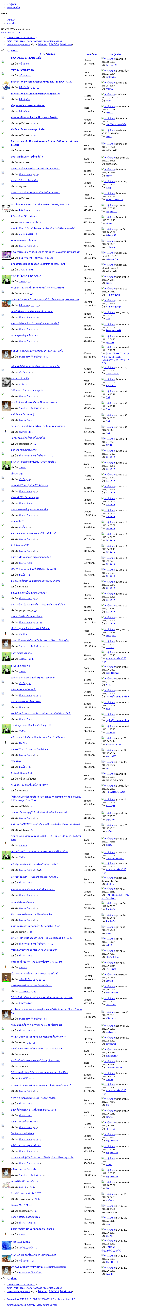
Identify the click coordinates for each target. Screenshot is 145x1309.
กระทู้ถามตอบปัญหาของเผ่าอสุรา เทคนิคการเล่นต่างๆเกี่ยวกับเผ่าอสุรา (45, 252)
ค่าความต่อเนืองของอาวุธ (24, 450)
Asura (108, 933)
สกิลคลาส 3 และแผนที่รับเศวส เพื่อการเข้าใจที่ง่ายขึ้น (37, 351)
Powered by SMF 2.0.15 (19, 1299)
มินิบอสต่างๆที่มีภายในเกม (24, 216)
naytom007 (111, 77)
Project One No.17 (114, 199)
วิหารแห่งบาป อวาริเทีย (22, 70)
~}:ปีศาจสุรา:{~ (113, 295)
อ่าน (95, 54)
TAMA (22, 281)
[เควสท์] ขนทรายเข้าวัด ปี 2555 (26, 1193)
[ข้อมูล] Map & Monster (22, 1205)
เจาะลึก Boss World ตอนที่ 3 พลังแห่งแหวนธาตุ (33, 569)
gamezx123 (111, 756)
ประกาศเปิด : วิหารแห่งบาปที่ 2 (26, 58)
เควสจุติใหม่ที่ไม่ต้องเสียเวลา (25, 1181)
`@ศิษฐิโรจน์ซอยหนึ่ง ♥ (117, 696)
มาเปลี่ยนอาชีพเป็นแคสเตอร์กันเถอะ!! (29, 593)
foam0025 (23, 1078)
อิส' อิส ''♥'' (111, 909)
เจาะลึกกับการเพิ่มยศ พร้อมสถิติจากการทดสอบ (34, 402)
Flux (108, 708)
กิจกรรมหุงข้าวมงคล (21, 653)
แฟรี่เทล (110, 1200)
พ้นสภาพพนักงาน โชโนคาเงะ (34, 455)
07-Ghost (110, 647)
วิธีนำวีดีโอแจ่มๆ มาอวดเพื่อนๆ (26, 276)
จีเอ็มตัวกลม (66, 44)
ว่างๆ (108, 101)
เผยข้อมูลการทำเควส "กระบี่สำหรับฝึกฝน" (31, 985)
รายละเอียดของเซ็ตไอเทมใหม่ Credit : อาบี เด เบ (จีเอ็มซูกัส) (40, 640)
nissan (109, 283)
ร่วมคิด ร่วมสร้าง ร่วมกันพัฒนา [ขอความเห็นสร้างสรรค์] (39, 1037)
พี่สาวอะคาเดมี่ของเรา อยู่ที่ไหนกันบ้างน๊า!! (32, 914)
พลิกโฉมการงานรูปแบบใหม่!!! (26, 1145)
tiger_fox (110, 1274)
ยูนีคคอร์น (111, 1018)
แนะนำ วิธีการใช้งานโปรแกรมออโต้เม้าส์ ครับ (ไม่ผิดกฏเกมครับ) (43, 228)
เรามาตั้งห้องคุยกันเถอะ (22, 902)
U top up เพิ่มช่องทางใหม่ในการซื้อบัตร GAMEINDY (37, 962)
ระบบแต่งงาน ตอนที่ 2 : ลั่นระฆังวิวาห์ (29, 785)
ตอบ (89, 54)
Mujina (109, 1164)
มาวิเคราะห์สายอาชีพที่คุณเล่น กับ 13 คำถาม (33, 1229)
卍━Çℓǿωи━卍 (113, 330)
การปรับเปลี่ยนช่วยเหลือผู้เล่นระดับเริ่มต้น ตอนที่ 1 (35, 168)
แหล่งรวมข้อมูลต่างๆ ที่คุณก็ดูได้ (27, 157)
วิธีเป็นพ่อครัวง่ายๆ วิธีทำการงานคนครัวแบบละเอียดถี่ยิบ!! (39, 1072)
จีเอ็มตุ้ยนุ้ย (24, 99)
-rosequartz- (111, 969)
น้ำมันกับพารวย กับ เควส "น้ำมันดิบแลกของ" (33, 889)
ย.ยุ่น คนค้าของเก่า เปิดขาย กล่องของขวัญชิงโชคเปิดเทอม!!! (41, 1085)
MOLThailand (25, 1003)
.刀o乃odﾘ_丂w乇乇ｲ (116, 124)
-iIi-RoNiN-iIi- (112, 373)
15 (52, 258)
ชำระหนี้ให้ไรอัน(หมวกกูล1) (25, 497)
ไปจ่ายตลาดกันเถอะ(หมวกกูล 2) (26, 390)
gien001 (109, 112)
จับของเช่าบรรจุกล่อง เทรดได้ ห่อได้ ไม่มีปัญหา (34, 950)
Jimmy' (109, 845)
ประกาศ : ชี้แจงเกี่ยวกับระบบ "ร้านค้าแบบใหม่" (34, 462)
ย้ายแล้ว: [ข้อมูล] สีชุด (21, 773)
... (36, 88)
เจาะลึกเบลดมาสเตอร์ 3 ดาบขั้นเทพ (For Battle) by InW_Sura (40, 204)
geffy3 (109, 945)
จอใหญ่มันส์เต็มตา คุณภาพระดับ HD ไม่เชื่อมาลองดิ (36, 1025)
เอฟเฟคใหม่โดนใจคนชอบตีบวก (26, 616)
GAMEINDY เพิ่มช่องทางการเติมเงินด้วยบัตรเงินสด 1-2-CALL (41, 938)
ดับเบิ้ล (22, 372)
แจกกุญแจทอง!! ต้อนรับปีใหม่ (25, 1217)
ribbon (109, 223)
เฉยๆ (108, 187)
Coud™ (109, 1079)
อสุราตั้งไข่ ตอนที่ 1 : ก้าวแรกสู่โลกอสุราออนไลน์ (35, 323)
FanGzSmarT (112, 992)
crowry (109, 1224)
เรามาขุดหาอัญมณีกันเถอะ (24, 335)
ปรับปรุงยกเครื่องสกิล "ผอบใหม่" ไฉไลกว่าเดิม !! (34, 864)
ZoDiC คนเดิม (26, 234)
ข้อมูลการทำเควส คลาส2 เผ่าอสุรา (28, 105)
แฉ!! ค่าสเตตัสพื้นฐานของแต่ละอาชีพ (29, 509)
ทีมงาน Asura (25, 174)
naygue (109, 1117)
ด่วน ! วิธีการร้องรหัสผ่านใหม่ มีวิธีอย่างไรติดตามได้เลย (38, 604)
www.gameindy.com (10, 32)
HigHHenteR (112, 1140)
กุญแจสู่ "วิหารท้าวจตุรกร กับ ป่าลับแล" (30, 749)
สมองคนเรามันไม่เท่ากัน (31, 258)
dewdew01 (111, 1044)
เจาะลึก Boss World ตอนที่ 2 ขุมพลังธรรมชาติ (33, 677)
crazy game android (28, 222)
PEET (109, 1105)
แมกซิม (23, 1187)
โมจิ (108, 397)
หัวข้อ (42, 54)
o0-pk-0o (110, 884)
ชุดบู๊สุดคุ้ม (16, 761)
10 (34, 1043)
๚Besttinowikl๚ (115, 858)
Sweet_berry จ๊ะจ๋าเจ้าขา (30, 357)
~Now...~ (110, 732)
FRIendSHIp (112, 1056)
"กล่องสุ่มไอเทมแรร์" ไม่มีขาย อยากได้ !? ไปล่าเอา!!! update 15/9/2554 (45, 299)
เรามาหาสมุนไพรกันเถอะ (23, 240)
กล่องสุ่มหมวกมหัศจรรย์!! (23, 689)
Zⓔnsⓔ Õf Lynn (27, 979)
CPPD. (109, 445)
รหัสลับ (109, 89)
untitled (109, 981)
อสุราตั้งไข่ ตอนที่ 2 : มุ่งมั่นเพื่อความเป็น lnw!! (33, 1110)
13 (38, 88)
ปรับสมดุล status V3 (20, 666)
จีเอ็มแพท (42, 44)
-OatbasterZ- (24, 991)
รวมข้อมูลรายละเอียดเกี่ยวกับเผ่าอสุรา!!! (31, 725)
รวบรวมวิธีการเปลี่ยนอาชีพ (24, 180)
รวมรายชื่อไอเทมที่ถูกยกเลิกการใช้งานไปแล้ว (33, 1255)
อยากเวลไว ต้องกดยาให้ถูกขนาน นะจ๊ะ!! (31, 557)
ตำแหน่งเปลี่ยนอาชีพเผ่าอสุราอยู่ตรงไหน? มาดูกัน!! (36, 581)
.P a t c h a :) (111, 1004)
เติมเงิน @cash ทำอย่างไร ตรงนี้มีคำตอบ (30, 628)
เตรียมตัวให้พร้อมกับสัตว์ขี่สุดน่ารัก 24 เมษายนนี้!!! (35, 366)
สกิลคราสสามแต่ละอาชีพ (23, 1169)
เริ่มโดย (51, 54)
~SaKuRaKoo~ (113, 957)
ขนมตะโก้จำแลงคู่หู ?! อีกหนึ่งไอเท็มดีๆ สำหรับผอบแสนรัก (39, 812)
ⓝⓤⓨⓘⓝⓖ (26, 1247)
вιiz (107, 768)
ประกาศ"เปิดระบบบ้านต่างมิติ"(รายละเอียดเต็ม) (34, 117)
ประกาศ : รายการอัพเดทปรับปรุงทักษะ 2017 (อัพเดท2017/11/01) (42, 82)
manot (109, 136)
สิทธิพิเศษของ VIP (20, 545)
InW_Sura (23, 210)
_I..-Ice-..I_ (111, 1129)
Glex (108, 1188)
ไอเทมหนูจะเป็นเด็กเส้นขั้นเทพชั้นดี (28, 438)
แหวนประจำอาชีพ (20, 378)
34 (37, 210)
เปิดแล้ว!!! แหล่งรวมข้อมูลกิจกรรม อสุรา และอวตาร (36, 1048)
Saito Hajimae (112, 673)
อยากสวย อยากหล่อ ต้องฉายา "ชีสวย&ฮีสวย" (33, 533)
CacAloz (23, 432)
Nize (21, 707)
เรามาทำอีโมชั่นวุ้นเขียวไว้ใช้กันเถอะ (29, 485)
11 (44, 980)
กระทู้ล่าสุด (115, 54)
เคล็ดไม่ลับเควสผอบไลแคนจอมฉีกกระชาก (32, 311)
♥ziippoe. (23, 384)
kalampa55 (111, 235)
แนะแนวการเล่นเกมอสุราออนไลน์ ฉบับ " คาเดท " (35, 192)
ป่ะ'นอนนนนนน (113, 744)
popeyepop (111, 819)
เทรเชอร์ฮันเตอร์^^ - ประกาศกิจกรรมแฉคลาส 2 (34, 877)
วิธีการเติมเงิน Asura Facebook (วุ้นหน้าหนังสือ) (33, 1098)
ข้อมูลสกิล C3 (17, 521)
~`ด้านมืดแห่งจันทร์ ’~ (117, 792)
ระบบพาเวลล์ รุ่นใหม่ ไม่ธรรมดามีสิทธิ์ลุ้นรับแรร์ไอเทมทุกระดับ (42, 1157)
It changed (110, 805)
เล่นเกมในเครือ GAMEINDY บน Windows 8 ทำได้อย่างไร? (39, 851)
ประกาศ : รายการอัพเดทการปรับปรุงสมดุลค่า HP (35, 93)
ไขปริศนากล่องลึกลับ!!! (22, 1133)
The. (108, 318)
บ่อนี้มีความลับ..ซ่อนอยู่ (22, 414)
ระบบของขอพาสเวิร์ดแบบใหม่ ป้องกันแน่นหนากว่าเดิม (38, 426)
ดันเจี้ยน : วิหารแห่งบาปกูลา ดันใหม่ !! (29, 129)
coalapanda (111, 1032)
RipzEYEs (111, 385)
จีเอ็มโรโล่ (54, 44)
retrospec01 (111, 635)
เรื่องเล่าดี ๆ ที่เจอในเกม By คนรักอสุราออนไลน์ (34, 973)
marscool (110, 176)
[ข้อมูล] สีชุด (17, 473)
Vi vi (108, 685)
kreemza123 (111, 65)
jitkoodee (110, 342)
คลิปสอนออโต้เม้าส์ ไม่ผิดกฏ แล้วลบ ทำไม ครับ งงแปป (38, 264)
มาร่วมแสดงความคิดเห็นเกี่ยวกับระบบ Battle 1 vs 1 (35, 926)
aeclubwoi (110, 247)
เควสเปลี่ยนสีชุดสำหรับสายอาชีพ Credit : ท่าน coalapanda (38, 1267)
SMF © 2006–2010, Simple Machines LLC (54, 1299)
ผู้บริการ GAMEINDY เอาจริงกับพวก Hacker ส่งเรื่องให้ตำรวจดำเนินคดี (45, 824)
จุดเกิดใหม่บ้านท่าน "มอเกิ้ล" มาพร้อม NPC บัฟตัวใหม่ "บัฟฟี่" (41, 713)
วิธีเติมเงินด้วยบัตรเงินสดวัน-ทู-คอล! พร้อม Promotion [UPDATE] (42, 997)
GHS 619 (110, 457)
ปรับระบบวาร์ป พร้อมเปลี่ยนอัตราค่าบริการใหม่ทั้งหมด (38, 737)
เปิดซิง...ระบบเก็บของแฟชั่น (24, 1121)
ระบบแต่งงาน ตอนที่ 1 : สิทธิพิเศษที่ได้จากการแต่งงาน (37, 287)
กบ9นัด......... (112, 831)
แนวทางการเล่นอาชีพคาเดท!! (26, 701)
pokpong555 (111, 211)
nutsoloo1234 (112, 259)
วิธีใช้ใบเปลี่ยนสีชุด (20, 1242)
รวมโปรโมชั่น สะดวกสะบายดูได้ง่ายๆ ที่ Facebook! (35, 1060)
